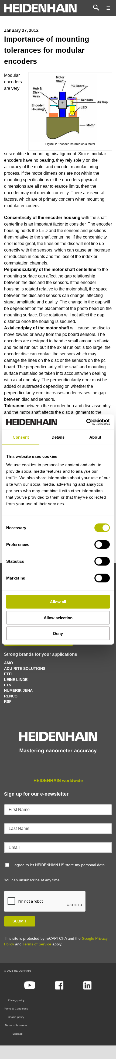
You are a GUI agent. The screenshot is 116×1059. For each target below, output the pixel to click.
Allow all (58, 602)
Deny (58, 633)
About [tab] (95, 437)
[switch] (102, 544)
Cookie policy (16, 1016)
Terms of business (16, 1025)
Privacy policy (16, 1000)
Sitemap (17, 1033)
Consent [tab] (21, 437)
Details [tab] (58, 437)
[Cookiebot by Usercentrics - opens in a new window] (86, 422)
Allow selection (58, 617)
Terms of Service (37, 944)
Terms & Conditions (16, 1008)
